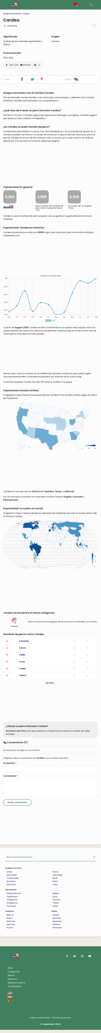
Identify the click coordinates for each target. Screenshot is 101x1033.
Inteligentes (12, 899)
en (12, 993)
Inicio (10, 967)
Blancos (10, 915)
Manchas (11, 924)
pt (12, 1001)
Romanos (56, 918)
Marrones (11, 921)
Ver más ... (50, 683)
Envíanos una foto (16, 730)
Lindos (9, 871)
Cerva (22, 647)
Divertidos (11, 881)
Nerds (55, 878)
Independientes (14, 893)
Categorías (13, 971)
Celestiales (57, 875)
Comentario (10, 776)
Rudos (55, 881)
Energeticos (12, 903)
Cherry (22, 675)
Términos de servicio (61, 1017)
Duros (55, 896)
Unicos (55, 871)
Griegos (55, 915)
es (12, 997)
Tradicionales (13, 878)
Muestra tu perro (16, 982)
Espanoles (57, 921)
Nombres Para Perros (12, 14)
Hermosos (11, 884)
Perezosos (11, 906)
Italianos (56, 924)
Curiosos (56, 899)
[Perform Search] (94, 857)
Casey (22, 668)
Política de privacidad (40, 1017)
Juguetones (12, 896)
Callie (22, 654)
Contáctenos (14, 986)
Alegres (55, 893)
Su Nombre (9, 763)
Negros (10, 918)
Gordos (10, 927)
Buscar (11, 975)
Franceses (57, 927)
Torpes (55, 903)
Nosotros (12, 979)
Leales (55, 906)
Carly (22, 661)
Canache (24, 641)
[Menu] (91, 5)
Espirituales (12, 875)
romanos (14, 626)
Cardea (26, 14)
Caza (54, 884)
